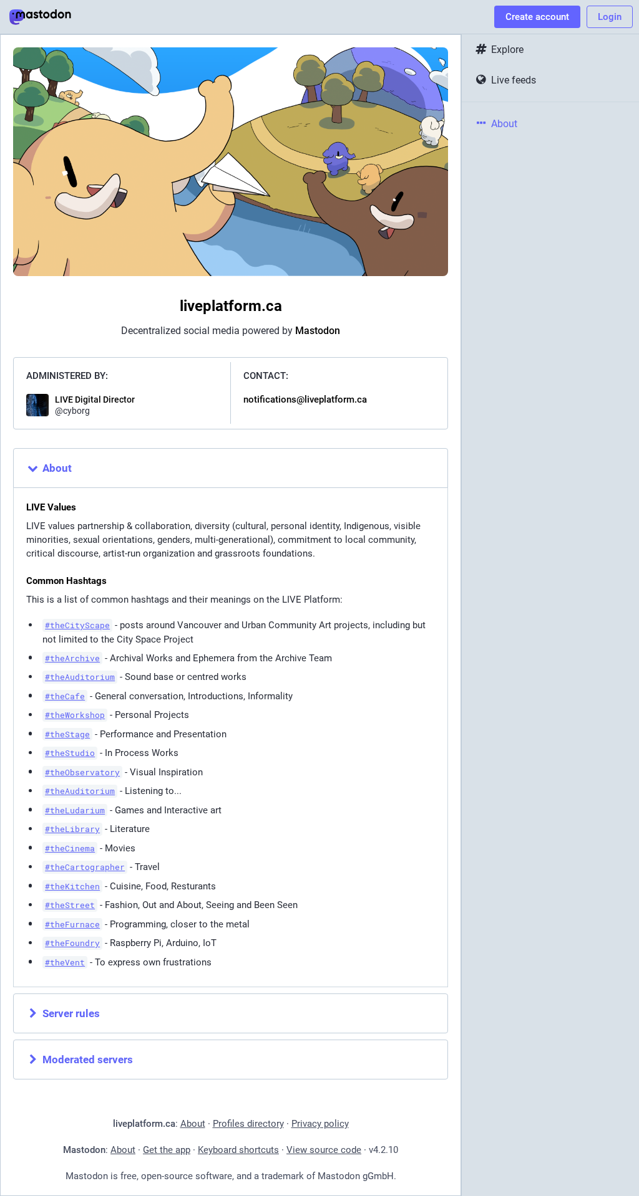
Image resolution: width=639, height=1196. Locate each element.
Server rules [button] (71, 1013)
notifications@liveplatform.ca (305, 399)
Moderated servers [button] (87, 1059)
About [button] (57, 468)
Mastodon (317, 331)
